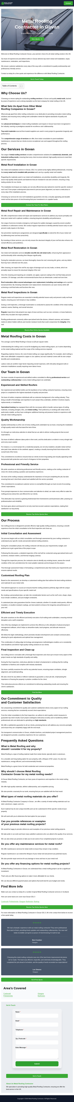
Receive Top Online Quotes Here (37, 514)
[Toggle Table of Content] (20, 86)
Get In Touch (37, 1076)
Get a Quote (36, 39)
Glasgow (22, 901)
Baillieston (29, 901)
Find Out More (37, 692)
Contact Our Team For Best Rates (37, 205)
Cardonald (4, 901)
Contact (68, 3)
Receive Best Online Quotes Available (37, 330)
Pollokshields (13, 901)
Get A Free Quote (37, 979)
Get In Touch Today (37, 79)
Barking (36, 901)
